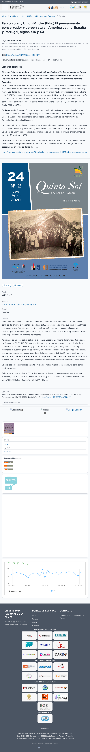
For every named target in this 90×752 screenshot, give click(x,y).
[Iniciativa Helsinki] (11, 490)
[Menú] (5, 7)
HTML (18, 285)
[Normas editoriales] (9, 433)
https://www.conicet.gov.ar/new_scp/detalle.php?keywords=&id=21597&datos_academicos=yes (44, 152)
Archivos (14, 16)
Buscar (34, 622)
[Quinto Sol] (49, 7)
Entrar (85, 2)
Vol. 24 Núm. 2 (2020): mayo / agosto (38, 16)
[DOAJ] (60, 676)
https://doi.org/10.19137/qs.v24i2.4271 (23, 55)
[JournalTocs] (60, 688)
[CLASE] (60, 645)
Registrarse (77, 2)
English (6, 444)
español (7, 448)
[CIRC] (29, 645)
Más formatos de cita (12, 402)
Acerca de (35, 625)
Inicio (4, 16)
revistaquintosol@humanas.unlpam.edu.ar (58, 738)
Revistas (35, 619)
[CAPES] (29, 654)
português (7, 451)
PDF (7, 285)
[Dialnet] (29, 688)
